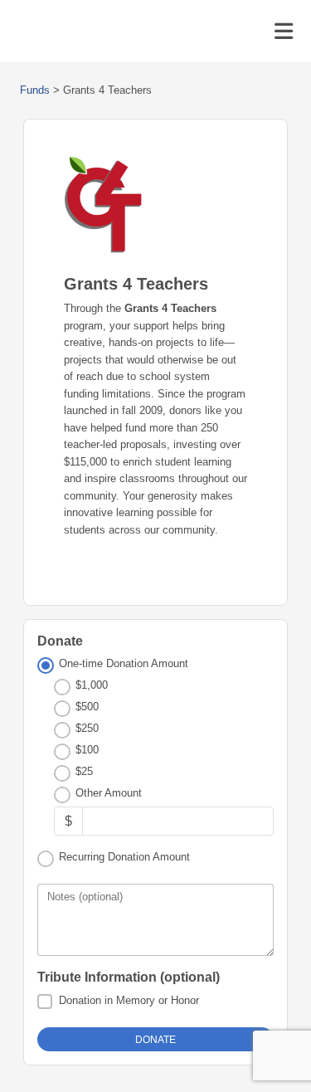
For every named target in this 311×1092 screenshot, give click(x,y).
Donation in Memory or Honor (129, 1000)
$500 (87, 706)
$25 (84, 771)
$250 (87, 728)
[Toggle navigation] (284, 31)
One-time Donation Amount (123, 663)
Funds (35, 90)
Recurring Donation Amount (124, 857)
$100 (87, 749)
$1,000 (91, 685)
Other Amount (108, 793)
